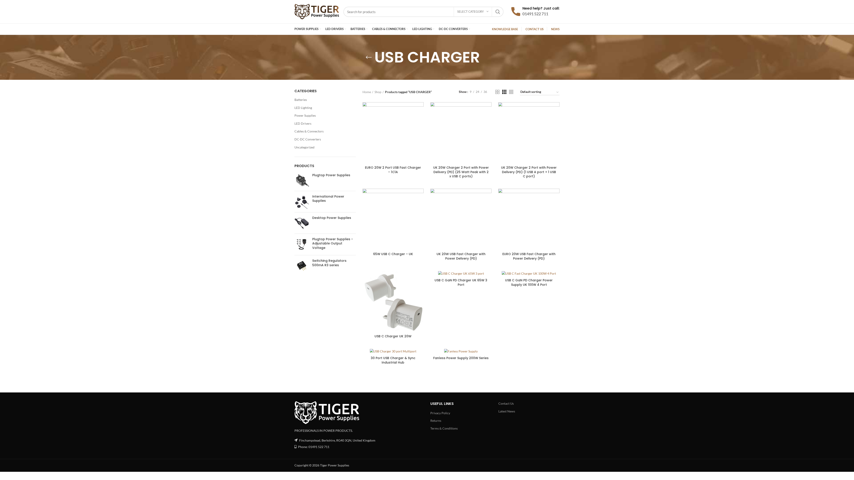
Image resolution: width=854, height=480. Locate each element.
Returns (435, 420)
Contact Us (506, 403)
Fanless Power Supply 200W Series (461, 358)
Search (497, 12)
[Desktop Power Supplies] (301, 223)
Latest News (506, 411)
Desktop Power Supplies (331, 218)
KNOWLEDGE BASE (505, 29)
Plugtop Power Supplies (331, 175)
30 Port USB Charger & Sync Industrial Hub (393, 360)
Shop (378, 92)
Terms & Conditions (444, 428)
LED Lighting (303, 108)
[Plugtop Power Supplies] (301, 180)
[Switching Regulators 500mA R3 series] (301, 266)
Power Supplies (305, 115)
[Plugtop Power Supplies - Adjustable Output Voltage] (301, 244)
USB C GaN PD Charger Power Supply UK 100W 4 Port (529, 282)
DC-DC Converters (307, 139)
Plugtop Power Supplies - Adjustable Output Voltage (332, 243)
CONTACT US (535, 29)
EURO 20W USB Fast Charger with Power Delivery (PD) (529, 256)
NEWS (555, 29)
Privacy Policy (440, 413)
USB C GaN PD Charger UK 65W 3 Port (461, 282)
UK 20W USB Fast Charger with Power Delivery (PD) (461, 256)
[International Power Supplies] (301, 201)
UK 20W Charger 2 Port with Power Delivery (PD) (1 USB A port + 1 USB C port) (529, 171)
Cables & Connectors (309, 131)
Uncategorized (304, 147)
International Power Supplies (328, 198)
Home (367, 92)
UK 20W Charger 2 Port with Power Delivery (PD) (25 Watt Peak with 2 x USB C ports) (461, 171)
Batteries (300, 100)
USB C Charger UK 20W (393, 336)
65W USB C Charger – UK (393, 254)
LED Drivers (302, 123)
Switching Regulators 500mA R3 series (329, 263)
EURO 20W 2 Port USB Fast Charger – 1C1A (393, 169)
